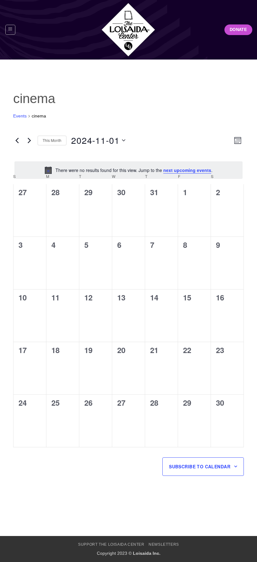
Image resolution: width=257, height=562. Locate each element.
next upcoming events (187, 170)
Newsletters (164, 544)
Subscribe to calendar (199, 466)
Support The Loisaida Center (111, 544)
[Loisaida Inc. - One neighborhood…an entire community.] (128, 30)
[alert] (128, 170)
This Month (52, 140)
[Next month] (29, 140)
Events (20, 115)
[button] (10, 30)
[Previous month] (17, 140)
